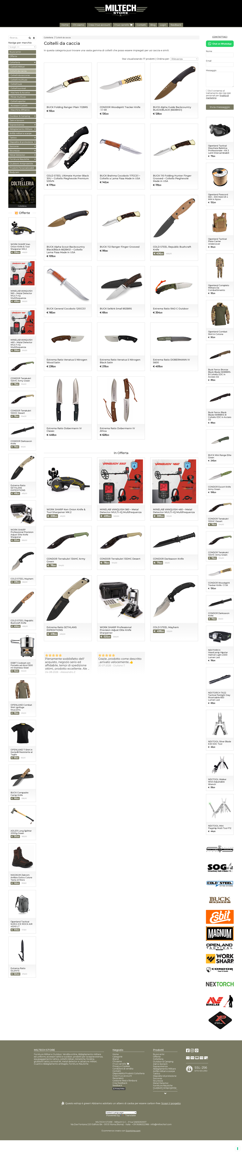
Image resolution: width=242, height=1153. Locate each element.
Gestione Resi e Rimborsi (125, 1080)
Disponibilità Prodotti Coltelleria (128, 1073)
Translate (130, 1115)
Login (163, 25)
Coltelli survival (18, 88)
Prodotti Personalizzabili (22, 168)
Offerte (13, 56)
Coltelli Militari (18, 67)
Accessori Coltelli (19, 105)
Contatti (141, 25)
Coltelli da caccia (63, 37)
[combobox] (184, 59)
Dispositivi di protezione (21, 142)
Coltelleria (48, 37)
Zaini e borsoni (17, 120)
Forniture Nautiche (19, 159)
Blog (153, 25)
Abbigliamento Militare (21, 129)
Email (208, 61)
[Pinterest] (196, 1051)
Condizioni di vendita (123, 1068)
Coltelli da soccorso (20, 75)
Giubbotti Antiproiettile (21, 163)
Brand (116, 1059)
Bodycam (14, 172)
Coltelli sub (16, 84)
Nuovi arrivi (15, 52)
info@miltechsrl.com (161, 1124)
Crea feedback (120, 1083)
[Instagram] (192, 1051)
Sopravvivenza (17, 125)
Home (65, 25)
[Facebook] (188, 1051)
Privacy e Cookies (121, 1066)
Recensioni (118, 1078)
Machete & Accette (20, 92)
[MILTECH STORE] (121, 10)
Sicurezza (14, 150)
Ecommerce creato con (121, 1131)
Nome (209, 51)
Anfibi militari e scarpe (21, 133)
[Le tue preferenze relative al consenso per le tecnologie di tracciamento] (237, 1148)
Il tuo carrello (122, 25)
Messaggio (211, 70)
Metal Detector (17, 155)
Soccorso (14, 146)
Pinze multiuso (18, 97)
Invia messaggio (220, 107)
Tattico (13, 137)
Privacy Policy (119, 1088)
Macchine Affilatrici (20, 110)
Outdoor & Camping (20, 116)
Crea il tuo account (99, 25)
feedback (176, 25)
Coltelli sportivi (18, 101)
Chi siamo (78, 25)
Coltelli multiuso (19, 80)
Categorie (117, 1056)
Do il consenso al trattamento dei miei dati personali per (218, 94)
